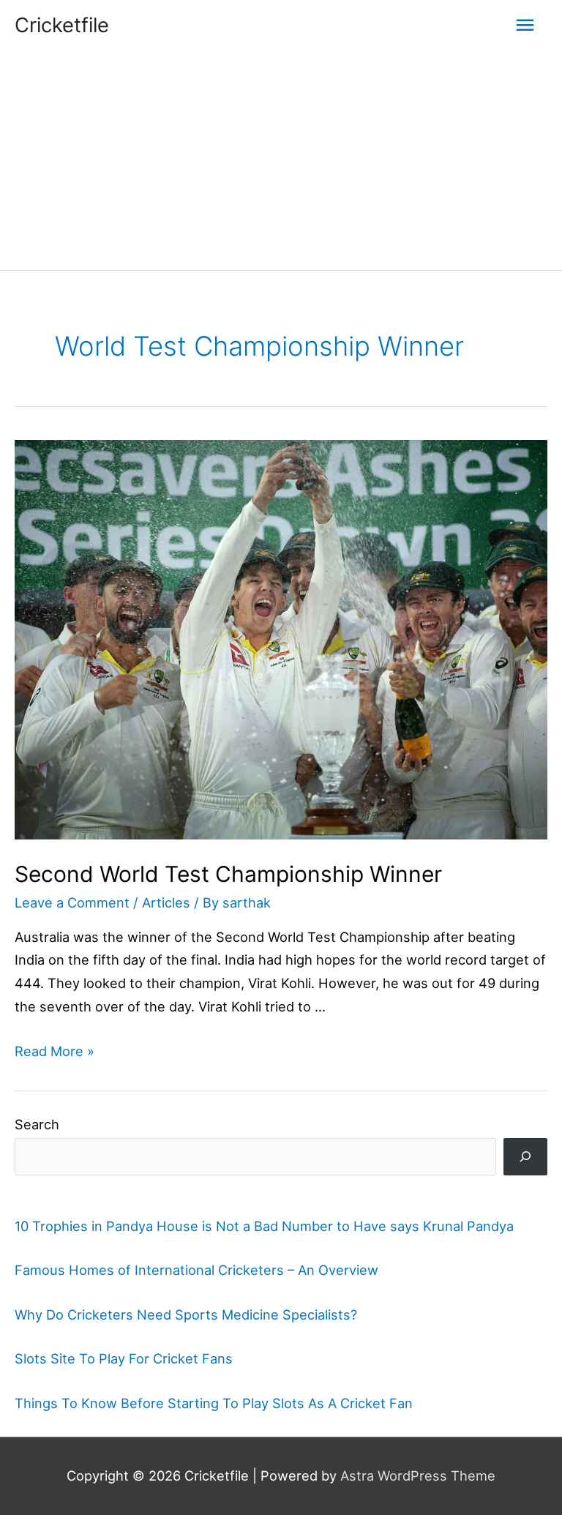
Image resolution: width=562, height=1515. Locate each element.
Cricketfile (62, 24)
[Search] (525, 1156)
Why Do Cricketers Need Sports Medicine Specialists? (186, 1314)
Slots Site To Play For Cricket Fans (124, 1358)
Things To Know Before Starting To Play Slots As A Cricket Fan (214, 1403)
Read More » (54, 1051)
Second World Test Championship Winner (228, 874)
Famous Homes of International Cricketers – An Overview (196, 1270)
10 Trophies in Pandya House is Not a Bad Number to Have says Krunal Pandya (264, 1226)
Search (37, 1124)
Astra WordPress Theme (417, 1475)
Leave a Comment (72, 902)
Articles (166, 902)
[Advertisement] (281, 160)
